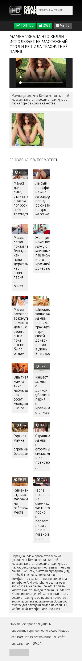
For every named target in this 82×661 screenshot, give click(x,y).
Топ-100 (26, 25)
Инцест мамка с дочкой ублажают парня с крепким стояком (42, 395)
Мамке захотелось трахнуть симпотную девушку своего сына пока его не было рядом (21, 332)
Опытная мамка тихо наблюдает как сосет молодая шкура (21, 393)
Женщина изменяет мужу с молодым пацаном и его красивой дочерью (42, 253)
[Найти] (68, 10)
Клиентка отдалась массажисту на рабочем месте (21, 501)
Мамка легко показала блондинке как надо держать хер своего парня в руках (21, 262)
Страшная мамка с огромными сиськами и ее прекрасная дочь (42, 451)
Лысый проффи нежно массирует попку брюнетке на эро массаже (42, 199)
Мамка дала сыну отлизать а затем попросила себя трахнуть (21, 199)
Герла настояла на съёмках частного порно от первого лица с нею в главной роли (42, 515)
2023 (46, 25)
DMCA (37, 643)
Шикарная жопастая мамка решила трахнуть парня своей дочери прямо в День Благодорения (42, 332)
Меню (64, 25)
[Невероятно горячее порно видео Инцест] (27, 10)
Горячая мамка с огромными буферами (21, 445)
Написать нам (19, 643)
